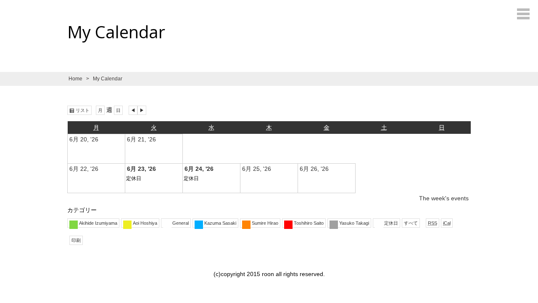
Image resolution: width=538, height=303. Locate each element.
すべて (411, 223)
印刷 (77, 241)
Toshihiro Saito (309, 223)
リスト (84, 110)
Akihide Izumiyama (98, 223)
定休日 (133, 178)
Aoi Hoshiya (145, 223)
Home (75, 79)
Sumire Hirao (265, 223)
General (180, 223)
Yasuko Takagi (354, 223)
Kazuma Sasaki (220, 223)
